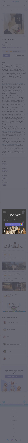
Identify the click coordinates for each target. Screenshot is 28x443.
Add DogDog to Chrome (12, 224)
